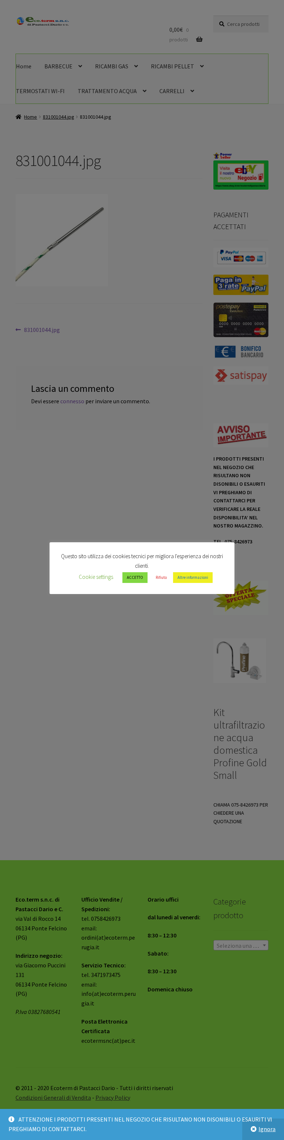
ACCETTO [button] (135, 577)
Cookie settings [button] (96, 576)
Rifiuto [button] (161, 577)
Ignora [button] (266, 1129)
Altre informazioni (193, 577)
